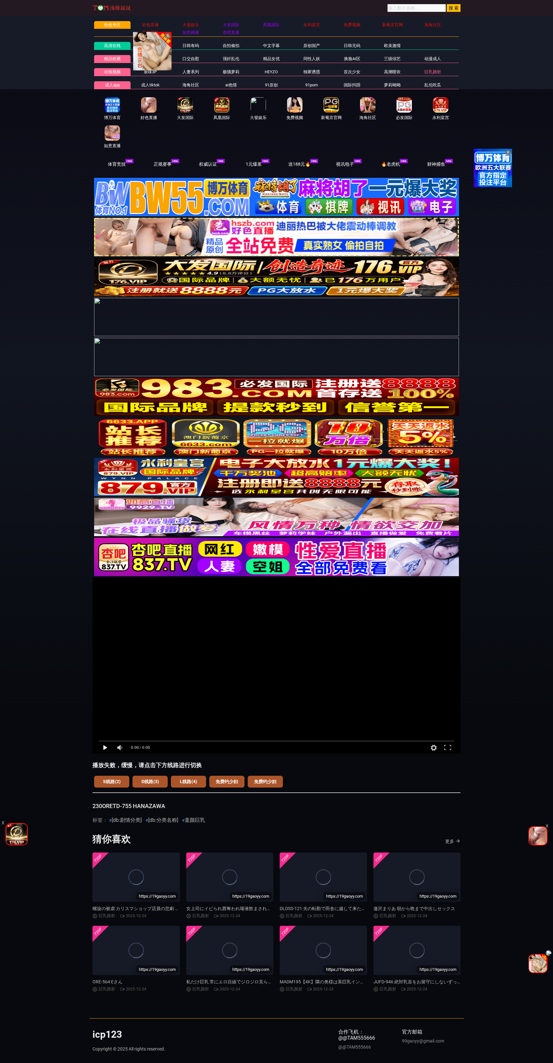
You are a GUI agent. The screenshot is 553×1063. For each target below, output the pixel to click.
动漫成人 (432, 58)
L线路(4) (188, 781)
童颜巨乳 (195, 820)
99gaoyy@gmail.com (423, 1040)
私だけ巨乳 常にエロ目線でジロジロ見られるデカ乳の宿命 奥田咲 (252, 981)
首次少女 (352, 71)
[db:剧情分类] (127, 820)
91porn (311, 85)
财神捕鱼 (436, 164)
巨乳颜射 (432, 71)
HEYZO (271, 71)
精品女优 (271, 58)
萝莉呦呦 (392, 85)
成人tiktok (150, 85)
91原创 (271, 85)
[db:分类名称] (163, 820)
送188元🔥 (299, 164)
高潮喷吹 (392, 71)
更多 (449, 841)
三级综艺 (392, 58)
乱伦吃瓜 (432, 85)
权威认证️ (208, 164)
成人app (112, 85)
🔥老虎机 (390, 164)
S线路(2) (112, 781)
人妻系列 (190, 71)
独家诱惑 (311, 71)
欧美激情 (392, 45)
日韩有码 (190, 45)
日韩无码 (352, 45)
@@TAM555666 (354, 1047)
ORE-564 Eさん (107, 981)
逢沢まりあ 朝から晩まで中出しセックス (414, 908)
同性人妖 (311, 58)
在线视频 (112, 71)
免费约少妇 (227, 781)
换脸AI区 (352, 58)
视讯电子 (345, 164)
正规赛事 (163, 164)
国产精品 (150, 45)
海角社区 (190, 85)
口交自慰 (190, 58)
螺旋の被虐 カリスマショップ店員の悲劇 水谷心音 (142, 908)
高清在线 (112, 45)
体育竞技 (117, 164)
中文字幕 (271, 45)
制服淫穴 (150, 58)
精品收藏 (112, 58)
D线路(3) (150, 781)
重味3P (150, 71)
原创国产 (311, 45)
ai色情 (231, 85)
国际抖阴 (352, 85)
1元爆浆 (254, 164)
